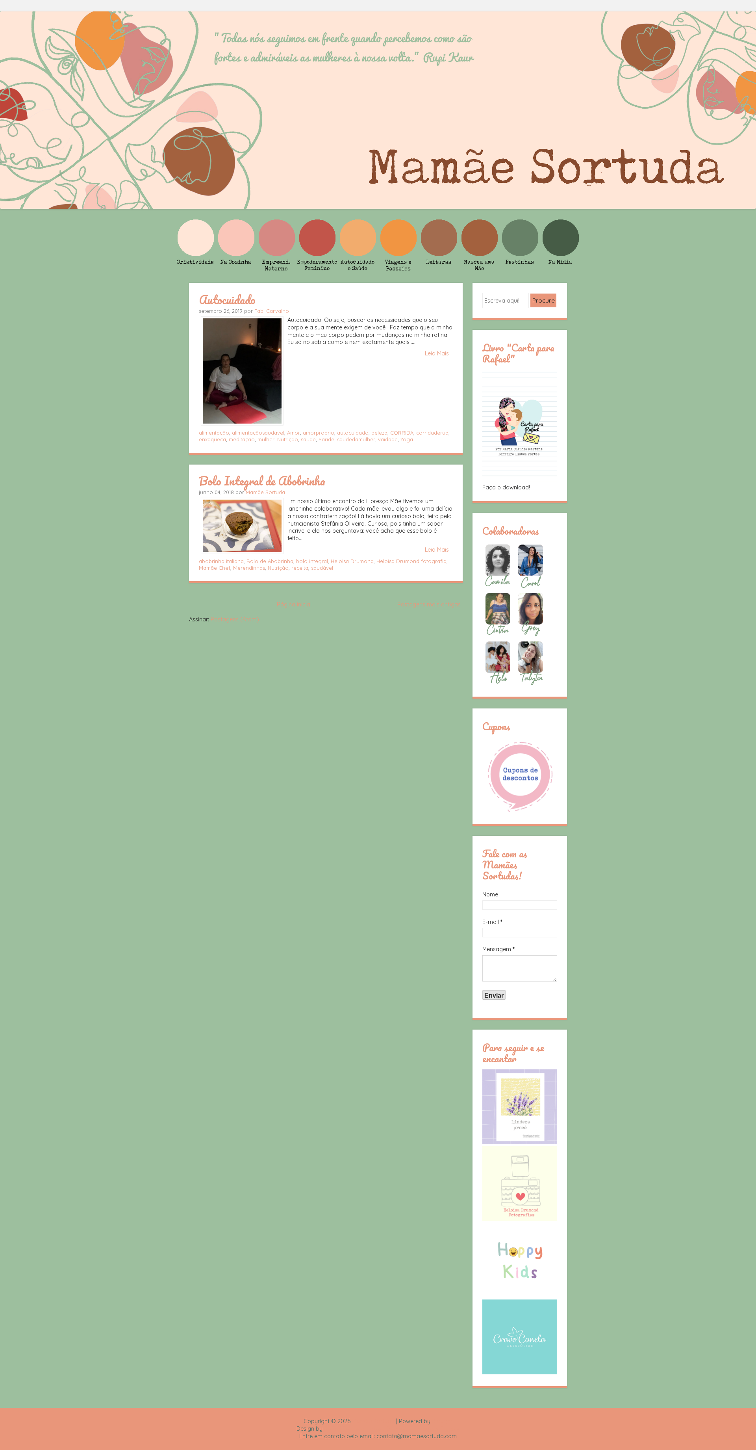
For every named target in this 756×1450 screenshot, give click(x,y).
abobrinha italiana (221, 561)
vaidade (388, 439)
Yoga (406, 439)
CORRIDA (401, 432)
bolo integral (312, 561)
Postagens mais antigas (429, 604)
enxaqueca (212, 439)
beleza (379, 432)
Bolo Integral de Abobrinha (262, 480)
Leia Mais (437, 353)
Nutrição (287, 439)
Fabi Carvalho (271, 311)
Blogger (442, 1421)
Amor (293, 432)
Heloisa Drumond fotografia (411, 561)
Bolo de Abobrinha (269, 561)
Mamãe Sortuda (265, 492)
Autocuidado (227, 299)
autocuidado (353, 432)
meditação (242, 439)
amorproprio (318, 432)
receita (299, 568)
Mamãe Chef (214, 568)
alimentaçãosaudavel (258, 432)
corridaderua (432, 432)
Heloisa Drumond (352, 561)
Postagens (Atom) (235, 619)
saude (308, 439)
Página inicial (294, 604)
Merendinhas (249, 568)
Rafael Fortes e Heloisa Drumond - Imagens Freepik (392, 1428)
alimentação (214, 432)
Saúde (326, 439)
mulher (266, 439)
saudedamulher (356, 439)
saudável (322, 568)
